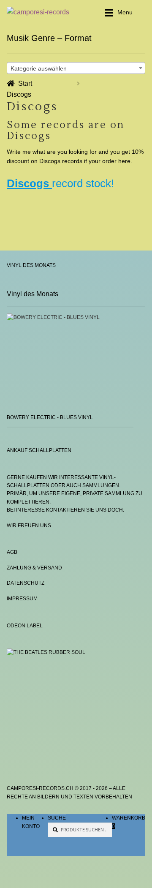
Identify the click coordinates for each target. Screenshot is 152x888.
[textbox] (76, 68)
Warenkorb (128, 822)
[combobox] (76, 68)
